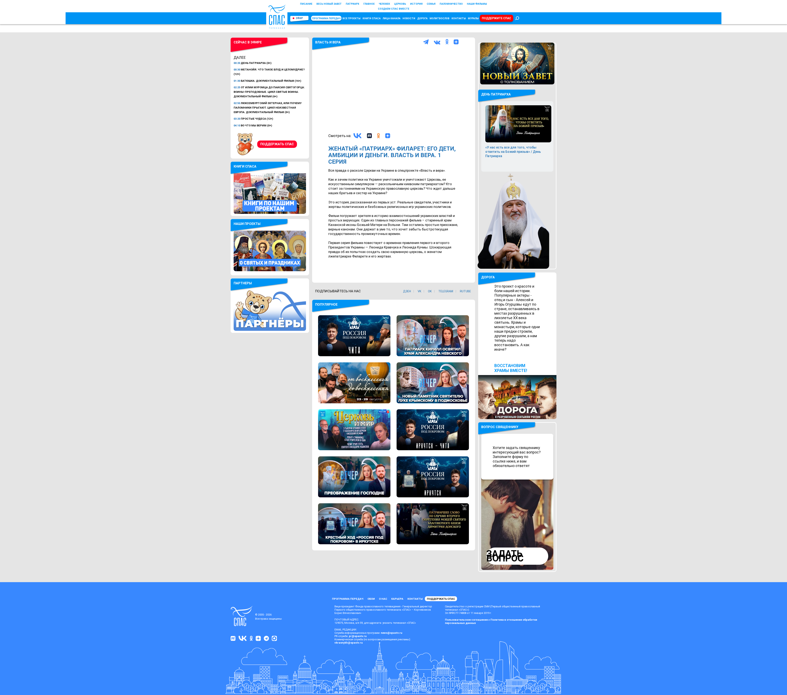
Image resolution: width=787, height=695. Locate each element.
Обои (371, 598)
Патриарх (352, 3)
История (416, 3)
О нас (383, 598)
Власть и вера (328, 42)
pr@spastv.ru (358, 636)
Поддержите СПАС (496, 18)
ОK (430, 291)
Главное (369, 3)
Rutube (465, 291)
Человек (384, 3)
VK (419, 291)
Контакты (459, 18)
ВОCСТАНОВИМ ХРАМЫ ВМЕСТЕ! (510, 368)
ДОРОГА (488, 277)
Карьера (397, 598)
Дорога (422, 18)
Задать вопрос (505, 556)
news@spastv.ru (391, 632)
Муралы (473, 18)
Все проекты (351, 18)
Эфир (299, 18)
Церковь (400, 3)
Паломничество (451, 3)
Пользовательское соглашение (466, 619)
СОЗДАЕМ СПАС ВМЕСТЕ (393, 8)
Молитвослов (439, 18)
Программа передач (326, 18)
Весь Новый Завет (329, 3)
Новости (409, 18)
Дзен (407, 291)
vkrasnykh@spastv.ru (348, 642)
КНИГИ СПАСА (372, 18)
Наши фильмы (477, 3)
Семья (431, 3)
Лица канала (391, 18)
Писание (306, 3)
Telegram (445, 291)
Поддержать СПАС (277, 144)
